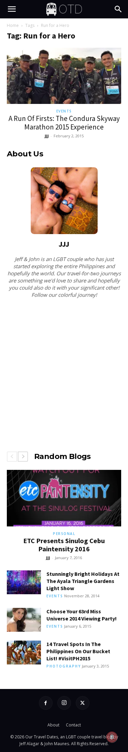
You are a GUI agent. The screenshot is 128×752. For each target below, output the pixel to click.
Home (13, 25)
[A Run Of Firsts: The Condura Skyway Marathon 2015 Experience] (64, 76)
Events (64, 111)
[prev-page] (12, 456)
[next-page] (23, 456)
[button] (12, 9)
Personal (64, 533)
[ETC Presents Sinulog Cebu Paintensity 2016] (64, 498)
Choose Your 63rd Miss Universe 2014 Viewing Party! (81, 615)
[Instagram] (64, 703)
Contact (73, 725)
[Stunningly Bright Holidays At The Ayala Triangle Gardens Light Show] (24, 582)
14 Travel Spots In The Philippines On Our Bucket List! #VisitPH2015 (78, 651)
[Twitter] (82, 703)
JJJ (47, 135)
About (53, 725)
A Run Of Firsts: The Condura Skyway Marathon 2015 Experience (64, 123)
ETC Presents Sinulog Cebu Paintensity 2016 (64, 544)
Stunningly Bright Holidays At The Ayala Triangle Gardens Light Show (82, 581)
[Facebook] (46, 703)
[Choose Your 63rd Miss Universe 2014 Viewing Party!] (24, 620)
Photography (63, 666)
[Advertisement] (64, 373)
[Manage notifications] (111, 737)
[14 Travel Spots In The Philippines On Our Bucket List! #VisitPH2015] (24, 652)
